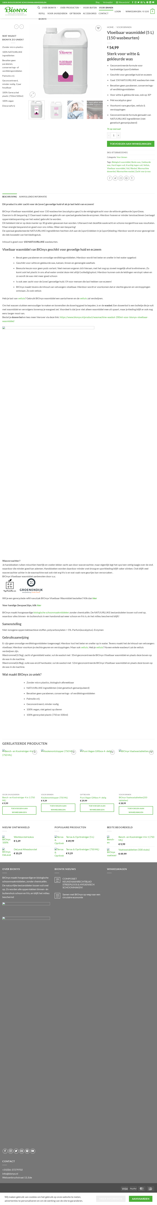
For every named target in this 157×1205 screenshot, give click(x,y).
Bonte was (136, 162)
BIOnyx (43, 19)
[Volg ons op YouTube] (153, 2)
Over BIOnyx (49, 7)
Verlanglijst (108, 2)
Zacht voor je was (143, 171)
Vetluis (146, 165)
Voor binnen (106, 7)
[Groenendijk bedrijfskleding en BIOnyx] (31, 585)
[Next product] (16, 26)
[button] (122, 2)
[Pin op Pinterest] (126, 178)
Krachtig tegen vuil (134, 165)
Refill (42, 13)
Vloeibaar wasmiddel (116, 168)
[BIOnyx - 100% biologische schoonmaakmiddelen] (17, 11)
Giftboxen (75, 13)
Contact (103, 13)
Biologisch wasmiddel (121, 162)
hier (95, 598)
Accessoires (89, 13)
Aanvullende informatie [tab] (33, 196)
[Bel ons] (144, 2)
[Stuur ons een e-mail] (141, 2)
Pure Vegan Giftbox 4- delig (93, 797)
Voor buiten (90, 7)
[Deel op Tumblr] (131, 178)
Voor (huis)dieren (57, 13)
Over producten (69, 7)
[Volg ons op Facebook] (133, 2)
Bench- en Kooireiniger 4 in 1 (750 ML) (18, 799)
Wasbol (133, 168)
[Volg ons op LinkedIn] (150, 2)
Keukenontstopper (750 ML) (54, 797)
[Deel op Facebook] (109, 178)
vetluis (21, 298)
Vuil (127, 168)
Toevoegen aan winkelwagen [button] (19, 810)
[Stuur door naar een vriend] (120, 178)
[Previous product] (21, 26)
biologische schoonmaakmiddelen (51, 612)
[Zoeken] (39, 8)
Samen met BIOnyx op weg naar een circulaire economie (81, 896)
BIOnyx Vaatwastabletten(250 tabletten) (133, 799)
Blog (98, 2)
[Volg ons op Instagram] (135, 2)
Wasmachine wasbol (125, 171)
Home (110, 27)
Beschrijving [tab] (9, 196)
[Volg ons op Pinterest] (147, 2)
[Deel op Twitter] (115, 178)
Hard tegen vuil (118, 165)
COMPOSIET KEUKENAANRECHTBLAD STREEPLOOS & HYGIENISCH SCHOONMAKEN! (78, 883)
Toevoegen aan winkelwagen (130, 143)
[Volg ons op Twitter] (138, 2)
